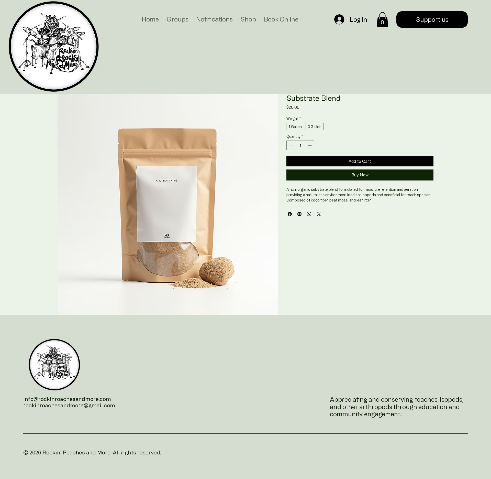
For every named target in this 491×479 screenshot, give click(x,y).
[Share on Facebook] (290, 214)
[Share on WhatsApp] (309, 214)
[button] (382, 19)
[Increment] (310, 145)
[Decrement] (290, 145)
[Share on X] (319, 214)
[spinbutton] (300, 145)
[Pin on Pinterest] (299, 214)
